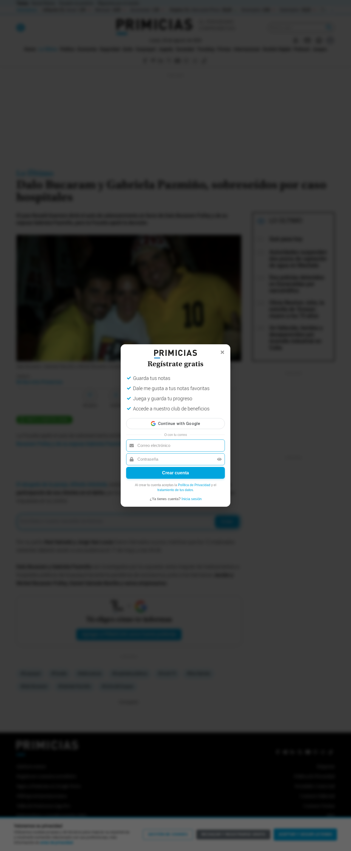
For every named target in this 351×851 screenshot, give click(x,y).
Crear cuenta (175, 472)
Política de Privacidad (194, 485)
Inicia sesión (192, 499)
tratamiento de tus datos (175, 490)
